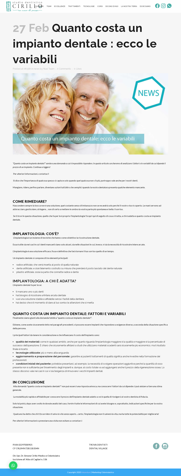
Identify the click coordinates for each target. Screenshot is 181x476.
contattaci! (43, 173)
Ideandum (85, 472)
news (36, 68)
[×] (13, 465)
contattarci (76, 420)
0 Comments (64, 68)
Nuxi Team (48, 68)
